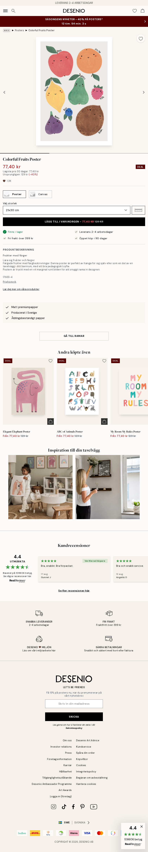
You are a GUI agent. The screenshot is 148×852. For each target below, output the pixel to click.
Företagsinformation (59, 759)
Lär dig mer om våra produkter (21, 289)
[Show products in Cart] (143, 10)
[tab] (24, 152)
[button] (138, 210)
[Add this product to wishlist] (140, 38)
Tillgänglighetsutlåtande (57, 777)
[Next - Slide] (144, 92)
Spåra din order (85, 752)
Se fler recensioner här (74, 590)
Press (68, 752)
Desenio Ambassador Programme (52, 784)
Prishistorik (9, 281)
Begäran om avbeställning (92, 777)
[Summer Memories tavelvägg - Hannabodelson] (107, 487)
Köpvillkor (82, 759)
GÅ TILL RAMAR (74, 336)
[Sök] (13, 10)
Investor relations (61, 746)
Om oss (67, 740)
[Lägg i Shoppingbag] (50, 421)
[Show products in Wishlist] (135, 10)
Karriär (68, 765)
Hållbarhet (65, 771)
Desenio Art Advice (87, 740)
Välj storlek (10, 203)
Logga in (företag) (61, 796)
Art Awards (65, 790)
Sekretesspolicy (74, 728)
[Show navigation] (5, 10)
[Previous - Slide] (4, 92)
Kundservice (83, 746)
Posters (19, 30)
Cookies (81, 765)
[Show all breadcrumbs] (6, 30)
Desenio (84, 841)
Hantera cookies (86, 784)
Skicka (74, 716)
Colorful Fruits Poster (42, 30)
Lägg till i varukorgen (74, 221)
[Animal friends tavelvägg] (40, 487)
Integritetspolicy (86, 771)
